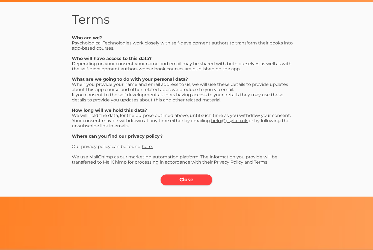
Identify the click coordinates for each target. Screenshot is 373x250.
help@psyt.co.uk (229, 120)
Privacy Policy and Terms (240, 162)
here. (147, 146)
